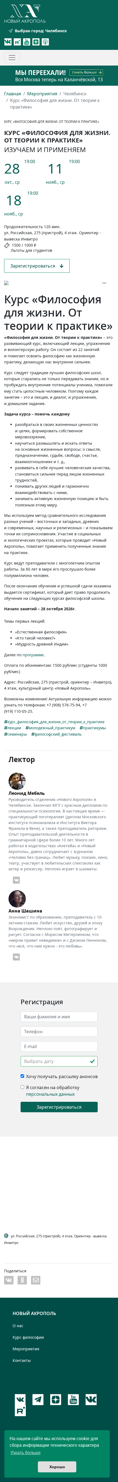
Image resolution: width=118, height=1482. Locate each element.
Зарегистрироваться (35, 266)
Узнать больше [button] (25, 1452)
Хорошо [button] (57, 1467)
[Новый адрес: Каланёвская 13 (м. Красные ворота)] (59, 75)
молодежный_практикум (52, 727)
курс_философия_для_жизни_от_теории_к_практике (56, 721)
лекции (14, 727)
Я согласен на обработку (52, 1087)
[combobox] (59, 1061)
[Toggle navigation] (12, 57)
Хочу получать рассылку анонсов (62, 1076)
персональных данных (50, 1094)
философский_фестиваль (58, 734)
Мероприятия (42, 94)
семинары (17, 734)
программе (33, 654)
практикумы (94, 727)
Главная (12, 94)
